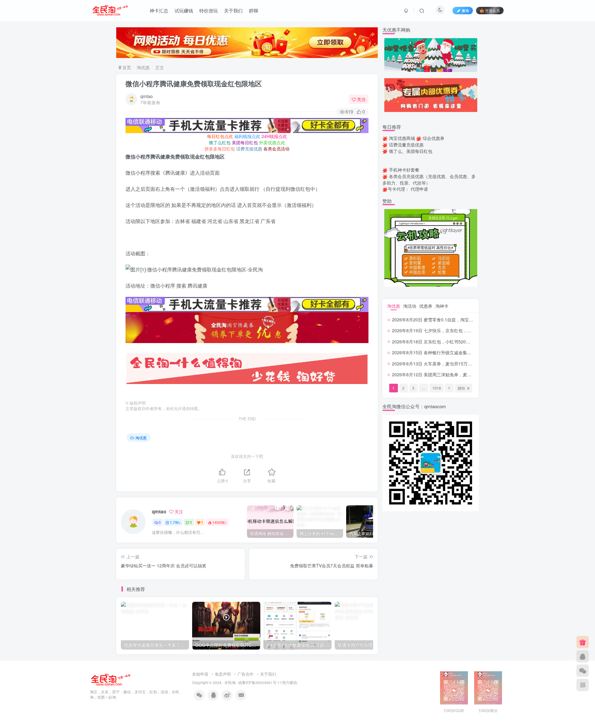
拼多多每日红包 (220, 148)
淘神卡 (441, 306)
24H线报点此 (274, 136)
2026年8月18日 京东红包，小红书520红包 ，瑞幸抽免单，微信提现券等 (462, 341)
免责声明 (223, 674)
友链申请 (200, 674)
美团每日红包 (245, 142)
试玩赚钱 (183, 10)
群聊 (253, 10)
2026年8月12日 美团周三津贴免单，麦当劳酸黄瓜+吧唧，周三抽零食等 (461, 374)
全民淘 (230, 682)
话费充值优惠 (249, 148)
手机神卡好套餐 (404, 170)
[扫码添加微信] (582, 670)
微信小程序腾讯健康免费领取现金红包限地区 (194, 83)
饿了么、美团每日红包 (410, 151)
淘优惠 (143, 67)
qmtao (146, 96)
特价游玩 (208, 10)
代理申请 (419, 189)
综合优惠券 (433, 138)
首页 (126, 67)
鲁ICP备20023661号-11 (262, 682)
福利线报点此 (247, 136)
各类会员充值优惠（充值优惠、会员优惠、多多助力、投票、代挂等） (429, 179)
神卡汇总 (159, 10)
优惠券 (425, 306)
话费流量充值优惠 (406, 144)
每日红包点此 (220, 136)
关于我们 (233, 10)
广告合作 (245, 674)
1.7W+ (175, 522)
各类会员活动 (276, 148)
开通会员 (492, 10)
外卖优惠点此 (272, 142)
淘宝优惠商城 (402, 138)
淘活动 (409, 306)
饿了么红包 (220, 142)
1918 (436, 388)
